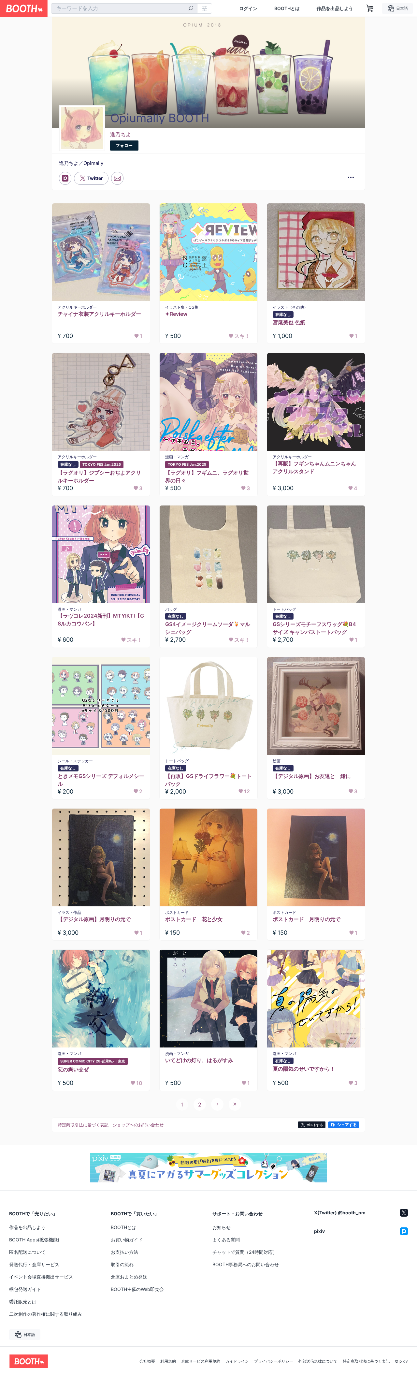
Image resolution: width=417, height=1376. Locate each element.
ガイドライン (237, 1361)
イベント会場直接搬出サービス (41, 1277)
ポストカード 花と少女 (194, 919)
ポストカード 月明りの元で (306, 919)
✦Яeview (176, 314)
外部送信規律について (318, 1361)
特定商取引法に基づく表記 (366, 1361)
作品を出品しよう (335, 8)
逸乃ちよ (120, 134)
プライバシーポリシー (273, 1361)
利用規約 (168, 1361)
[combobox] (124, 8)
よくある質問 (226, 1239)
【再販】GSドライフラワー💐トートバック (208, 780)
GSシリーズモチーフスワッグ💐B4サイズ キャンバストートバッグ (314, 628)
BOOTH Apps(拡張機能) (34, 1239)
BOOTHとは (287, 8)
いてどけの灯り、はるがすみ (199, 1060)
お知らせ (221, 1227)
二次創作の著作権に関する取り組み (45, 1314)
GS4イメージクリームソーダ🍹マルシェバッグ (207, 628)
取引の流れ (122, 1264)
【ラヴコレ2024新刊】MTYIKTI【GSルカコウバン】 (101, 619)
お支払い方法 (124, 1252)
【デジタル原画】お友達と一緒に (312, 776)
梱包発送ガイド (25, 1289)
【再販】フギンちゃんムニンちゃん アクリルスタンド (316, 467)
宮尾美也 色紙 (289, 322)
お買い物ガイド (127, 1239)
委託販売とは (22, 1301)
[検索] (191, 8)
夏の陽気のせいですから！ (304, 1068)
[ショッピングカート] (370, 8)
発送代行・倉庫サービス (34, 1264)
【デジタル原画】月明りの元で (94, 919)
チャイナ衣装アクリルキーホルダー (99, 314)
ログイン (248, 8)
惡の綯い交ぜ (73, 1069)
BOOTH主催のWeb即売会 (137, 1289)
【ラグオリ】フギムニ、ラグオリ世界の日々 (207, 476)
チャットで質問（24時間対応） (244, 1252)
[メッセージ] (117, 178)
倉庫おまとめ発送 (129, 1277)
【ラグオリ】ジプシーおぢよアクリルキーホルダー (99, 476)
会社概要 (147, 1361)
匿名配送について (27, 1252)
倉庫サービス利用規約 (200, 1361)
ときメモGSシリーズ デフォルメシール (101, 780)
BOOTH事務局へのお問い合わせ (245, 1264)
